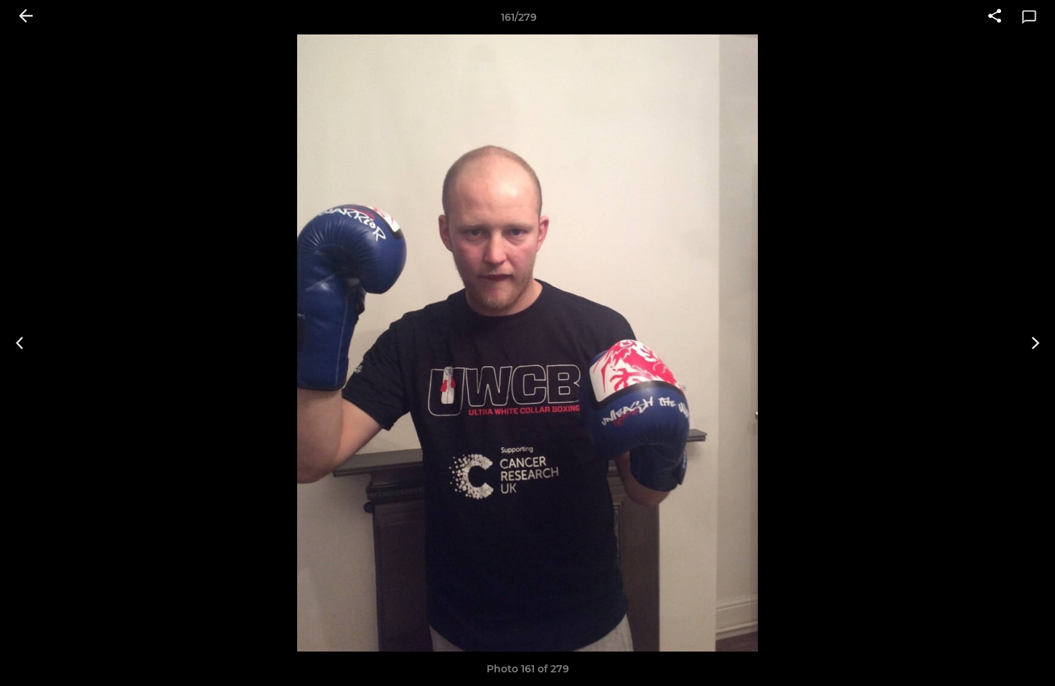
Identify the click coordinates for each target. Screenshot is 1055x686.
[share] (994, 17)
